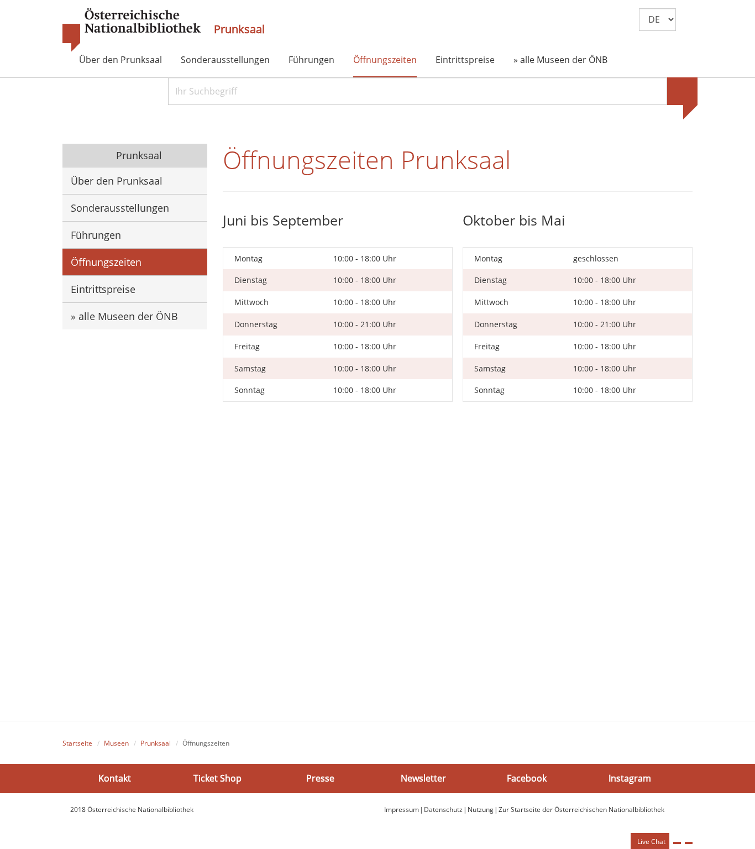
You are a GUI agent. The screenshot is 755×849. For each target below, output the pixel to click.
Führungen (311, 60)
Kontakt (114, 778)
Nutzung (481, 809)
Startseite (77, 743)
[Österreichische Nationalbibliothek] (131, 30)
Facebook (527, 778)
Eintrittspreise (465, 60)
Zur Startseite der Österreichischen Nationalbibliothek (581, 809)
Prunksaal (239, 29)
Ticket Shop (217, 778)
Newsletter (423, 778)
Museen (116, 743)
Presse (320, 778)
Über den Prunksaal (120, 60)
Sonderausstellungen (225, 60)
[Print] (677, 843)
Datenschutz (443, 809)
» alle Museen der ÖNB (560, 60)
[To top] (689, 843)
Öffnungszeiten (385, 60)
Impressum (401, 809)
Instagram (630, 778)
